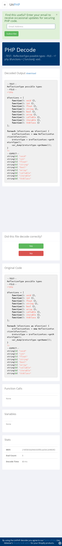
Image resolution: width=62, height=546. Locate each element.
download (31, 73)
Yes (31, 246)
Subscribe (11, 33)
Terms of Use (50, 540)
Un (14, 4)
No (31, 253)
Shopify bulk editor (21, 543)
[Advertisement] (27, 210)
